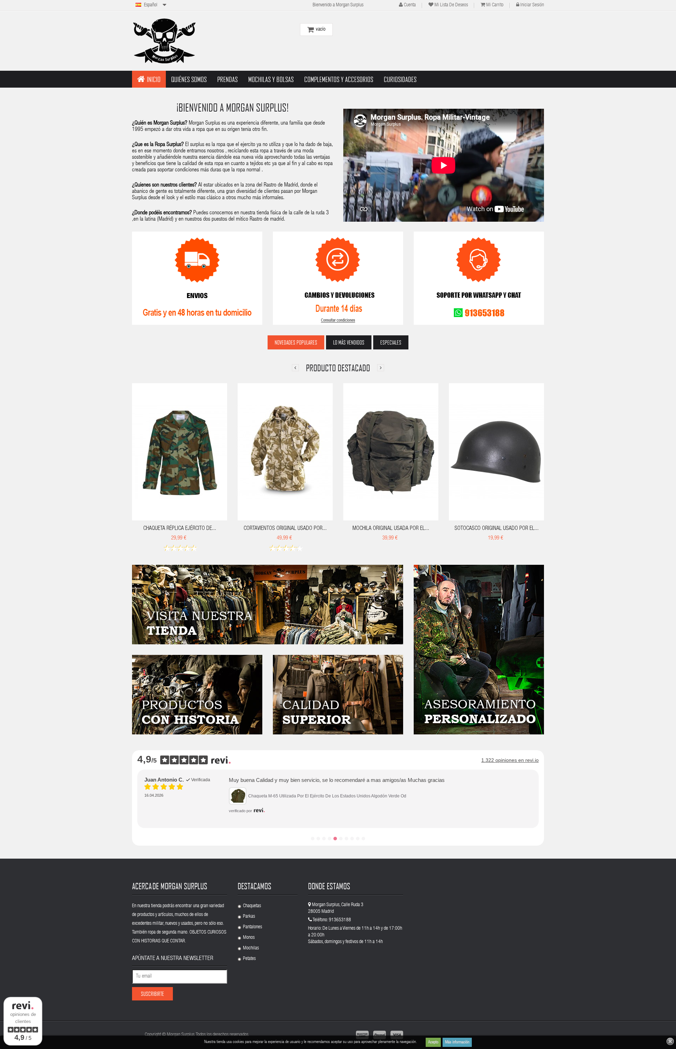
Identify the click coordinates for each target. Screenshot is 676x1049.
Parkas (249, 916)
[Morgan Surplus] (163, 40)
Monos (249, 937)
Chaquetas (252, 906)
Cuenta (410, 5)
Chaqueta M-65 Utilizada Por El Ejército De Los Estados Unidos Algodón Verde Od (327, 796)
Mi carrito (494, 5)
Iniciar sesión (532, 5)
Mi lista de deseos (451, 5)
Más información (457, 1042)
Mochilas (251, 948)
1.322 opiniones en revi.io (510, 760)
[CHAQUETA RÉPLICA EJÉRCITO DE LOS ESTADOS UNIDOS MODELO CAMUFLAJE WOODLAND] (179, 452)
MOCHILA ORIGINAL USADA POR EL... (390, 529)
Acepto (433, 1042)
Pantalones (252, 927)
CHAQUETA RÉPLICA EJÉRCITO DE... (179, 529)
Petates (249, 958)
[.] (267, 604)
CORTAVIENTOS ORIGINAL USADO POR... (285, 529)
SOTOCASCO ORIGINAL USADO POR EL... (497, 529)
